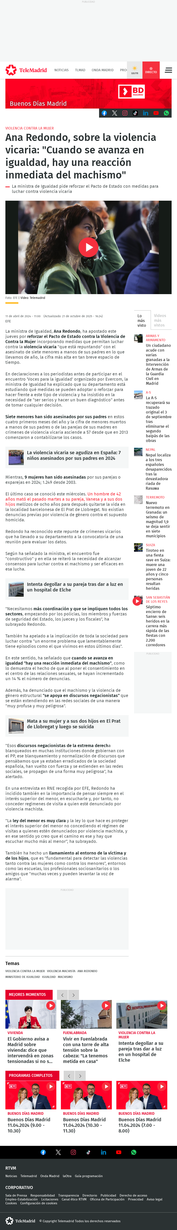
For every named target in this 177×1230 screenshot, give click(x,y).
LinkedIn (146, 113)
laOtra (67, 1176)
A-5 (148, 392)
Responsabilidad (42, 1195)
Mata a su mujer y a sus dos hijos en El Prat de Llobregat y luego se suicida (16, 725)
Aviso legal (154, 1199)
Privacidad (135, 1199)
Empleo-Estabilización (21, 1199)
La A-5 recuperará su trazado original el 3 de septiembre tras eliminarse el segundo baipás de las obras (138, 395)
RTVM (10, 1168)
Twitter (114, 113)
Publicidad (108, 1195)
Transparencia (68, 1195)
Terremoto (155, 497)
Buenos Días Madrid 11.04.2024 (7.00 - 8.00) (141, 1095)
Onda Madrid (103, 70)
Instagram (125, 113)
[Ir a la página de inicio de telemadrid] (26, 70)
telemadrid (20, 1221)
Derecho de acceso (133, 1195)
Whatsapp (166, 113)
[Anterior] (62, 995)
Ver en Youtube (118, 1152)
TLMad (80, 70)
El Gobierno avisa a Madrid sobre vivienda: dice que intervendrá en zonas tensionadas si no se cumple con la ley (30, 1014)
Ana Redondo (87, 971)
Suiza (150, 545)
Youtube (156, 113)
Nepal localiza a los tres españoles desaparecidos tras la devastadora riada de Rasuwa (138, 452)
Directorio (89, 1195)
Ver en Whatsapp (134, 1152)
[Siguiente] (73, 995)
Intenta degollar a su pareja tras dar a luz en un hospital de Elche (16, 589)
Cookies (11, 1203)
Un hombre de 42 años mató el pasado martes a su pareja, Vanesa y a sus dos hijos (63, 499)
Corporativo (19, 1188)
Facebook (104, 113)
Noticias (61, 70)
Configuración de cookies (38, 1203)
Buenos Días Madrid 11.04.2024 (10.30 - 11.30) (86, 1095)
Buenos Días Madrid (26, 1113)
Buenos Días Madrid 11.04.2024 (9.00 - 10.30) (30, 1095)
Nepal (150, 449)
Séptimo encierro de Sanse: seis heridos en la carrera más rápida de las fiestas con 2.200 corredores (138, 600)
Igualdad (49, 977)
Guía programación (89, 1176)
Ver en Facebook (43, 1153)
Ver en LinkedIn (103, 1152)
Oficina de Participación (107, 1199)
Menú (168, 70)
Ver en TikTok (88, 1153)
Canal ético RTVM (74, 1199)
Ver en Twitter (58, 1153)
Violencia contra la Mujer (29, 128)
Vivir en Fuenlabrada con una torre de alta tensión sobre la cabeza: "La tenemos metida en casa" (86, 1014)
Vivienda (15, 1033)
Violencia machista (61, 971)
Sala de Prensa (16, 1195)
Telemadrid (29, 1176)
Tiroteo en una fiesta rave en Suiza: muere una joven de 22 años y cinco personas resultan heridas (138, 547)
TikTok (135, 113)
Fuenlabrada (75, 1033)
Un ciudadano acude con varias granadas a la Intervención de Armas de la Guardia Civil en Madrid (138, 338)
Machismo (65, 977)
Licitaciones (49, 1199)
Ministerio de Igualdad (22, 977)
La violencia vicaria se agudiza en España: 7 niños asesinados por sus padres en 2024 (16, 457)
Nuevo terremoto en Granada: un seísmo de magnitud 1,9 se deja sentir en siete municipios (138, 499)
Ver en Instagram (73, 1152)
